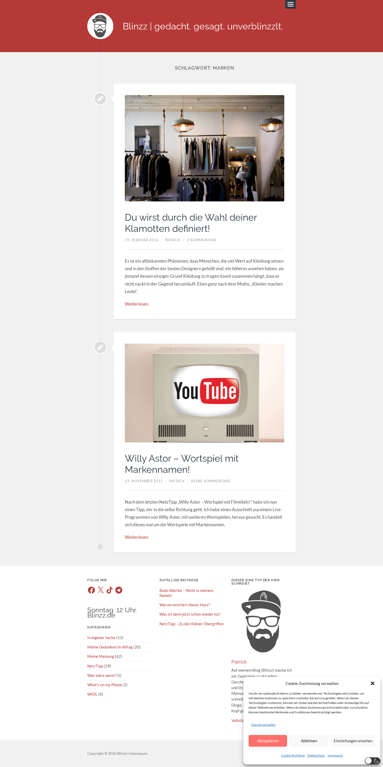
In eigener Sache (101, 637)
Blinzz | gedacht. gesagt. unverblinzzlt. (203, 26)
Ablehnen (309, 740)
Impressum (335, 755)
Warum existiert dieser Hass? (185, 604)
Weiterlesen (136, 304)
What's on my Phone (104, 684)
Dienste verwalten (263, 725)
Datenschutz (316, 755)
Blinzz (122, 753)
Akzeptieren (268, 740)
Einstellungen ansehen (353, 740)
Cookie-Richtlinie (293, 755)
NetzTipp (95, 666)
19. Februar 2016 (142, 240)
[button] (372, 683)
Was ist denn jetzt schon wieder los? (190, 614)
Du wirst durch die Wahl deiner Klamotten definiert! (191, 223)
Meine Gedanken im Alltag (110, 647)
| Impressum (137, 753)
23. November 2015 (144, 481)
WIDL (92, 694)
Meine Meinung (100, 656)
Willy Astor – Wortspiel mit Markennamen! (182, 464)
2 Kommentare (202, 240)
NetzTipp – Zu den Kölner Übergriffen (191, 623)
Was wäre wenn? (101, 675)
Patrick (173, 240)
